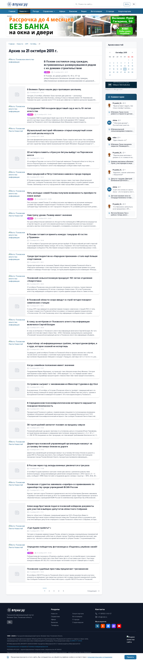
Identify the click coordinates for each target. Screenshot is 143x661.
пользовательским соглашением (100, 657)
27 (121, 72)
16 (132, 66)
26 (117, 72)
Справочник (55, 616)
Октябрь (33, 44)
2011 (26, 44)
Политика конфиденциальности (38, 646)
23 (132, 69)
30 (132, 72)
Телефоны (55, 625)
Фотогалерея (77, 616)
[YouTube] (119, 626)
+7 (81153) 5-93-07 (104, 613)
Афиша (53, 619)
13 (121, 66)
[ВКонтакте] (97, 626)
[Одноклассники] (103, 626)
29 (128, 72)
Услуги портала (78, 613)
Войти (127, 4)
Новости (20, 44)
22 (128, 69)
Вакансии (54, 622)
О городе (75, 619)
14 (125, 66)
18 (113, 69)
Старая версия (77, 622)
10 (110, 66)
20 (121, 69)
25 (113, 72)
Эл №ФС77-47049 (76, 641)
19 (117, 69)
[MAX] (114, 626)
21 (125, 69)
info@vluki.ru (102, 617)
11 (113, 66)
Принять (130, 657)
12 (117, 66)
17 (110, 69)
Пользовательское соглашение (17, 646)
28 (125, 72)
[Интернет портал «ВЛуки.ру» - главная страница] (17, 4)
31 (110, 75)
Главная (12, 44)
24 (110, 72)
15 (128, 66)
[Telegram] (108, 626)
